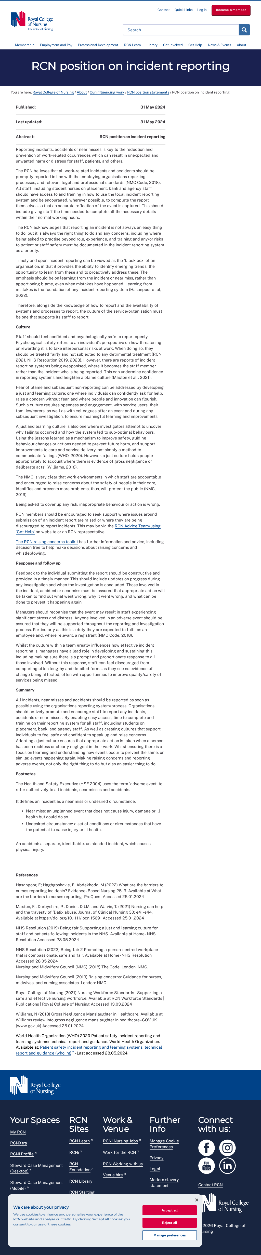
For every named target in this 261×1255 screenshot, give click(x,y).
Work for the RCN (119, 1152)
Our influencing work (107, 92)
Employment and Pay (56, 45)
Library (152, 45)
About (241, 45)
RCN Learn (132, 45)
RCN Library (81, 1181)
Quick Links (184, 10)
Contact (164, 10)
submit (244, 29)
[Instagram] (229, 1146)
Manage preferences (169, 1235)
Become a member (231, 9)
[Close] (196, 1199)
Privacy (157, 1157)
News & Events (219, 45)
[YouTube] (208, 1164)
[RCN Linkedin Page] (229, 1164)
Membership (24, 45)
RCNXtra (18, 1143)
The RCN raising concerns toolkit (47, 541)
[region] (105, 1220)
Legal (155, 1168)
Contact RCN (210, 1184)
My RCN (18, 1132)
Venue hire (113, 1174)
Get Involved (173, 45)
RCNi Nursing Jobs (120, 1141)
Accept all (170, 1210)
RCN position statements (148, 92)
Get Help (195, 45)
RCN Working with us (123, 1163)
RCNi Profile (22, 1154)
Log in (202, 10)
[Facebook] (208, 1146)
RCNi (74, 1152)
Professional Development (98, 45)
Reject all (169, 1223)
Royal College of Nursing (53, 92)
